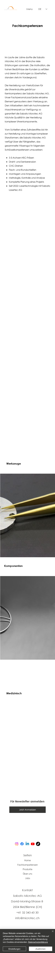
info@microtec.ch (27, 918)
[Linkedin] (27, 844)
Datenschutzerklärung (38, 942)
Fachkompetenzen (27, 864)
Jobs (27, 878)
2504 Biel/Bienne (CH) (27, 906)
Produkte (27, 869)
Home (27, 860)
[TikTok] (38, 844)
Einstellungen (14, 948)
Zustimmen (41, 948)
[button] (27, 809)
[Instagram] (17, 844)
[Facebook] (22, 844)
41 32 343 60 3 (27, 912)
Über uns (27, 873)
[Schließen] (51, 933)
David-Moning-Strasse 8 (27, 901)
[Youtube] (33, 844)
